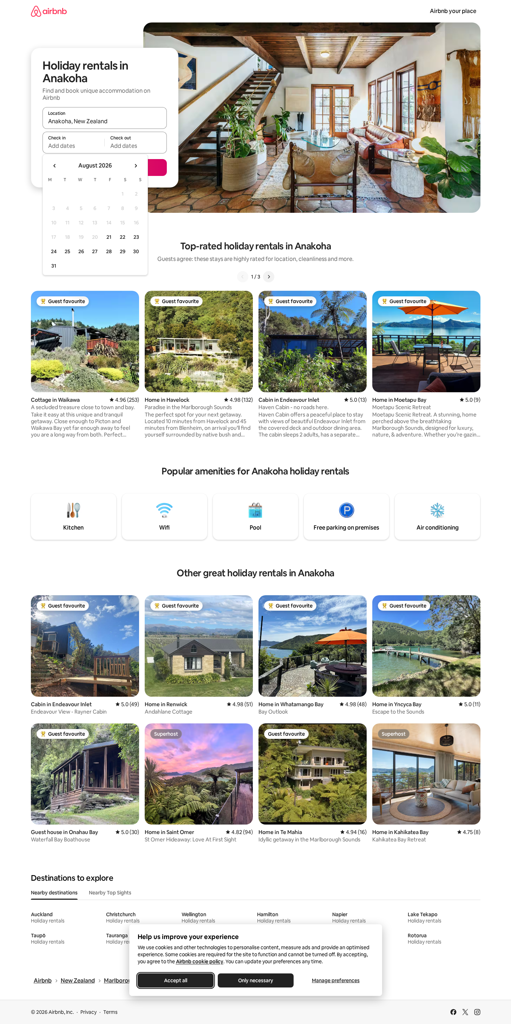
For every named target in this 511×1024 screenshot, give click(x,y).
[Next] (268, 276)
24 (54, 251)
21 (108, 237)
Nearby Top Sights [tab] (110, 893)
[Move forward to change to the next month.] (135, 166)
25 (67, 251)
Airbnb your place (453, 11)
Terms (110, 1012)
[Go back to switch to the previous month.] (55, 166)
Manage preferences (336, 980)
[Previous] (242, 276)
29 (122, 251)
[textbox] (73, 146)
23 (136, 237)
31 (53, 266)
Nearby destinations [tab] (54, 893)
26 (81, 251)
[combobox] (104, 121)
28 (109, 251)
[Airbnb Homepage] (49, 11)
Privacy (88, 1012)
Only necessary (255, 980)
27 (95, 251)
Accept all (175, 980)
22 (122, 237)
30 (136, 251)
